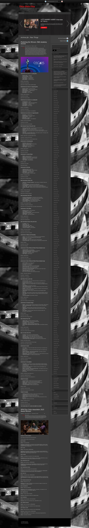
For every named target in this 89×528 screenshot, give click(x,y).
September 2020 (56, 222)
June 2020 (55, 228)
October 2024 (56, 131)
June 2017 (55, 291)
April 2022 (55, 187)
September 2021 (56, 200)
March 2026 (56, 100)
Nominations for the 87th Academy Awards (60, 85)
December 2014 (56, 339)
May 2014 (55, 352)
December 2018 (56, 261)
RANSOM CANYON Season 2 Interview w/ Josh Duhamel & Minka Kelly (60, 62)
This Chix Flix (27, 7)
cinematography (27, 50)
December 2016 (56, 300)
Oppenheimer (31, 52)
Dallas (33, 416)
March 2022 (56, 189)
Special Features (35, 47)
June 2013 (55, 373)
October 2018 (56, 265)
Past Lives (34, 52)
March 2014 (56, 356)
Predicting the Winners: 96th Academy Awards (34, 43)
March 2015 (56, 334)
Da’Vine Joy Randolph (37, 416)
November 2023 (56, 152)
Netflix (34, 417)
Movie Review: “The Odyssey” (58, 64)
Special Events (31, 47)
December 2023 (56, 150)
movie (30, 417)
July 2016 (55, 306)
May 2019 (55, 252)
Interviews (55, 381)
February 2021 (56, 213)
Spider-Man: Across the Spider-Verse (36, 53)
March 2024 (56, 144)
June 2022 (55, 183)
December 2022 (56, 172)
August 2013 (56, 369)
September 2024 (56, 133)
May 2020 (55, 230)
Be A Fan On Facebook (62, 38)
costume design (36, 50)
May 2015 (55, 330)
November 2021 (56, 196)
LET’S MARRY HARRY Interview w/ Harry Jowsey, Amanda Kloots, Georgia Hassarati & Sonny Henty (60, 56)
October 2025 (56, 109)
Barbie (35, 48)
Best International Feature (32, 49)
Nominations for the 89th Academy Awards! (60, 74)
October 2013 (56, 365)
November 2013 (56, 363)
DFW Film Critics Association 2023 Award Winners (32, 410)
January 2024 (56, 148)
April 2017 (55, 293)
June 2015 (55, 328)
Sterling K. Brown (43, 53)
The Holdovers (29, 54)
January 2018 (56, 282)
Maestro (42, 51)
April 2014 (55, 354)
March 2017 (56, 295)
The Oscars (33, 54)
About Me (55, 413)
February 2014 (56, 358)
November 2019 (56, 241)
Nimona (28, 52)
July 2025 (55, 115)
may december (27, 417)
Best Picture (37, 49)
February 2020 (56, 235)
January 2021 (56, 215)
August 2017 (56, 287)
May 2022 (55, 185)
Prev (68, 24)
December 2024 (56, 128)
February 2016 (56, 313)
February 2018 (56, 280)
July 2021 (55, 204)
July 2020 (55, 226)
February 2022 (56, 191)
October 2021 (56, 198)
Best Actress (40, 48)
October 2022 (56, 176)
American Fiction (29, 415)
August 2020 (56, 224)
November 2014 (56, 341)
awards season (40, 415)
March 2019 (56, 256)
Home (55, 411)
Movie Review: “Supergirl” (58, 66)
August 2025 (56, 113)
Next (21, 24)
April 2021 (55, 209)
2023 (25, 415)
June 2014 (55, 350)
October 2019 (56, 243)
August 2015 (56, 324)
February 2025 (56, 124)
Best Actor (37, 48)
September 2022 (56, 178)
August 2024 (56, 135)
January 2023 (56, 170)
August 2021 (56, 202)
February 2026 (56, 102)
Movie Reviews (27, 47)
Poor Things (41, 52)
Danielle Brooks (41, 50)
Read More (44, 27)
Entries (55, 394)
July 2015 (55, 326)
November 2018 (56, 263)
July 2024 (55, 137)
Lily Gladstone (39, 51)
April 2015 (55, 332)
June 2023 (55, 161)
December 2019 (56, 239)
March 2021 (56, 211)
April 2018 (55, 276)
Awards (37, 415)
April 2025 (55, 120)
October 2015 (56, 321)
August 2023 (56, 157)
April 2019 (55, 254)
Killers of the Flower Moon (33, 51)
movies (32, 417)
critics (32, 416)
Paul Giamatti (38, 52)
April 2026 (55, 98)
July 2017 (55, 289)
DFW (41, 416)
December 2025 (56, 105)
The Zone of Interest (37, 54)
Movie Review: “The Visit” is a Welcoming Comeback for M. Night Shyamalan (60, 80)
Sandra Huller (29, 53)
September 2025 (56, 111)
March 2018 (56, 278)
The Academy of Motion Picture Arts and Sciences (36, 53)
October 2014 (56, 343)
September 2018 (56, 267)
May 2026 (55, 96)
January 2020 (56, 237)
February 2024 (56, 146)
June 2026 (55, 94)
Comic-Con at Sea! (60, 82)
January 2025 (56, 126)
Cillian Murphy (29, 416)
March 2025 (56, 122)
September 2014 (56, 345)
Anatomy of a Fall (27, 48)
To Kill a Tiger (42, 54)
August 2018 (56, 269)
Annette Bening (32, 48)
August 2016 (56, 304)
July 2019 (55, 248)
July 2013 (55, 371)
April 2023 (55, 165)
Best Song (43, 49)
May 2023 (55, 163)
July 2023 (55, 159)
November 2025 (56, 107)
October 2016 (56, 302)
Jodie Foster (28, 51)
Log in (55, 392)
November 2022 (56, 174)
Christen (55, 76)
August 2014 (56, 347)
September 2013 (56, 367)
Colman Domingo (32, 50)
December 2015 (56, 317)
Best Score (40, 49)
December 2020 (56, 217)
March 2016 (56, 311)
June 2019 (55, 250)
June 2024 (55, 139)
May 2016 (55, 308)
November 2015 (56, 319)
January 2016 (56, 315)
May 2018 (55, 274)
